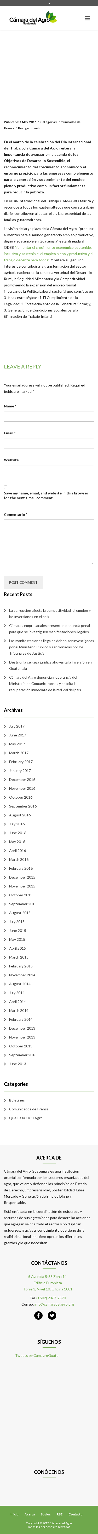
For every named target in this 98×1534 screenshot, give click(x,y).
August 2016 (20, 815)
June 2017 (17, 735)
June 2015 (17, 930)
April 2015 (17, 948)
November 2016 (22, 788)
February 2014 (21, 1019)
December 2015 (22, 877)
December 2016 (22, 779)
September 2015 (23, 904)
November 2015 (22, 886)
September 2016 (23, 806)
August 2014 (20, 984)
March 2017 (18, 753)
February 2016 (21, 868)
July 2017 (17, 726)
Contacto (75, 1514)
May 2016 (17, 841)
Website (11, 460)
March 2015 (18, 957)
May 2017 (17, 744)
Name (10, 406)
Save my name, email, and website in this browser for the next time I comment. (46, 495)
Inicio (14, 1514)
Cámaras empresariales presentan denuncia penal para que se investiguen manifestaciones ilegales (49, 628)
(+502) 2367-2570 (51, 1298)
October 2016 (20, 797)
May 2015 (17, 939)
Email (9, 433)
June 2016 (17, 833)
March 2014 (18, 1010)
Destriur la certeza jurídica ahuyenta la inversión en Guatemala (50, 665)
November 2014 (22, 975)
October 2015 (20, 895)
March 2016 (18, 859)
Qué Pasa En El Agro (26, 1118)
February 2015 (21, 966)
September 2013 (23, 1055)
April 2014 (17, 1001)
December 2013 (22, 1028)
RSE (59, 1514)
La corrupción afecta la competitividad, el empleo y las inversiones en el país (50, 613)
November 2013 (22, 1037)
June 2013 (17, 1064)
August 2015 (20, 912)
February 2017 (21, 761)
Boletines (17, 1100)
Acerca (30, 1514)
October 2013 (20, 1046)
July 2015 (17, 921)
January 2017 (20, 770)
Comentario (15, 514)
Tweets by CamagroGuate (37, 1355)
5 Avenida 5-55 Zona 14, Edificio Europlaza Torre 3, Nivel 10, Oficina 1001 (47, 1282)
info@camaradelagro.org (54, 1304)
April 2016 (17, 850)
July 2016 (17, 824)
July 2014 (17, 992)
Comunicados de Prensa (29, 1109)
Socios (46, 1514)
